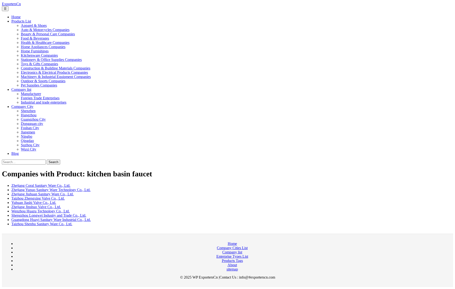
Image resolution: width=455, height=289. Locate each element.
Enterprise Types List (232, 256)
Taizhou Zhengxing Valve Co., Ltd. (38, 198)
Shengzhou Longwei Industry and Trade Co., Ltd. (48, 215)
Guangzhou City (33, 119)
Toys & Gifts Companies (39, 64)
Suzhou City (30, 145)
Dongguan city (32, 124)
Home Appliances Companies (43, 47)
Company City (22, 107)
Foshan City (30, 128)
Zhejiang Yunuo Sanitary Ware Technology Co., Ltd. (51, 190)
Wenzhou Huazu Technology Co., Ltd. (40, 211)
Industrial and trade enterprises (43, 102)
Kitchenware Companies (39, 55)
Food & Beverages (35, 38)
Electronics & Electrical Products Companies (54, 72)
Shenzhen (28, 111)
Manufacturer (31, 94)
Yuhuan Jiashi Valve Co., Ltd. (33, 203)
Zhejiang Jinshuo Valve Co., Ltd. (36, 207)
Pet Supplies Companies (39, 85)
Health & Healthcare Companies (45, 43)
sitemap (232, 269)
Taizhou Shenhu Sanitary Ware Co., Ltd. (41, 224)
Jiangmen (28, 132)
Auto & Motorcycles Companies (45, 30)
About (232, 265)
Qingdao (27, 141)
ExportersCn (11, 4)
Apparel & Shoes (34, 25)
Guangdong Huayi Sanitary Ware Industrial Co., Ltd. (51, 220)
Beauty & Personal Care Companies (48, 34)
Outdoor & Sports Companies (43, 81)
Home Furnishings (35, 51)
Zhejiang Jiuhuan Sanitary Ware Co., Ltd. (42, 194)
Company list (21, 89)
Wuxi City (28, 149)
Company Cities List (232, 248)
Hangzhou (28, 115)
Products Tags (232, 261)
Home (16, 17)
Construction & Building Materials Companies (55, 68)
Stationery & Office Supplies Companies (51, 60)
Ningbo (26, 136)
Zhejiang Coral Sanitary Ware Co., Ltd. (40, 185)
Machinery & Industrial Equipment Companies (56, 77)
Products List (21, 21)
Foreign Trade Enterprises (40, 98)
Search (53, 162)
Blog (15, 153)
